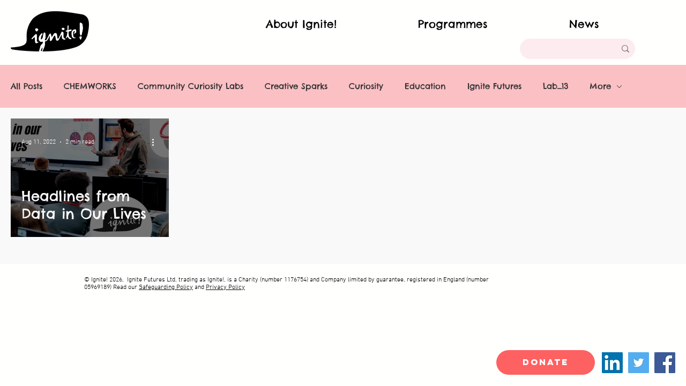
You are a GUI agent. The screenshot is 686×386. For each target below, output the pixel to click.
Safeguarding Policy (166, 287)
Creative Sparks (296, 86)
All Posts (26, 86)
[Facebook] (664, 362)
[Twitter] (638, 362)
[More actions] (156, 142)
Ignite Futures (494, 86)
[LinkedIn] (612, 362)
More (600, 86)
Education (425, 86)
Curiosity (366, 86)
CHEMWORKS (90, 86)
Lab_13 (555, 86)
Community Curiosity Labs (190, 86)
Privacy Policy (225, 287)
